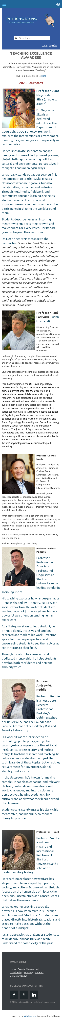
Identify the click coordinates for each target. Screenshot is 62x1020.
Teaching (28, 972)
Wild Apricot (30, 1015)
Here (43, 75)
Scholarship (16, 972)
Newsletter (32, 969)
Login (44, 45)
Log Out (53, 45)
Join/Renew (20, 975)
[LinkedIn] (34, 995)
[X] (24, 995)
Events (21, 969)
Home (13, 969)
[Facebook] (14, 995)
